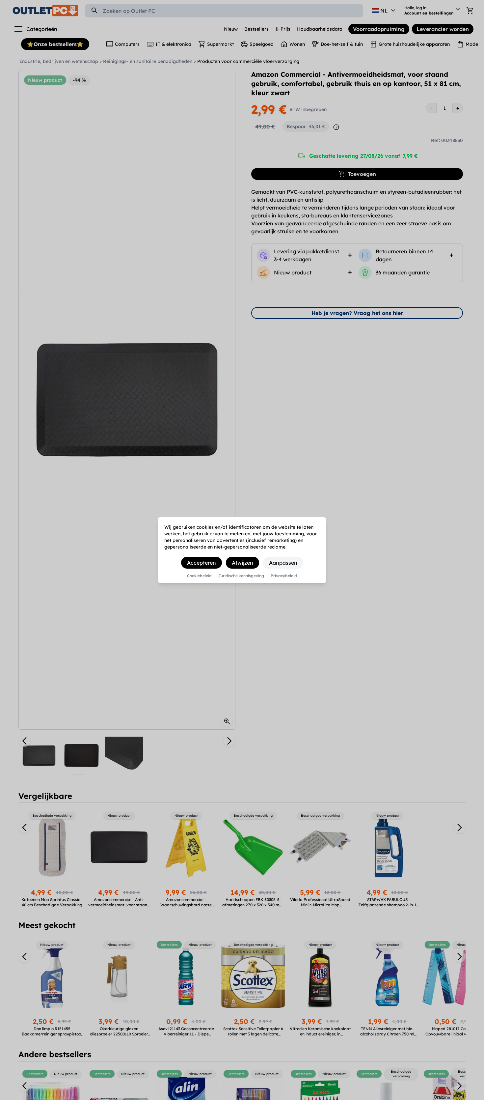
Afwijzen (242, 562)
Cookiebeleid (199, 576)
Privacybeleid (284, 576)
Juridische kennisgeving (241, 576)
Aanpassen (283, 562)
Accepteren (201, 562)
